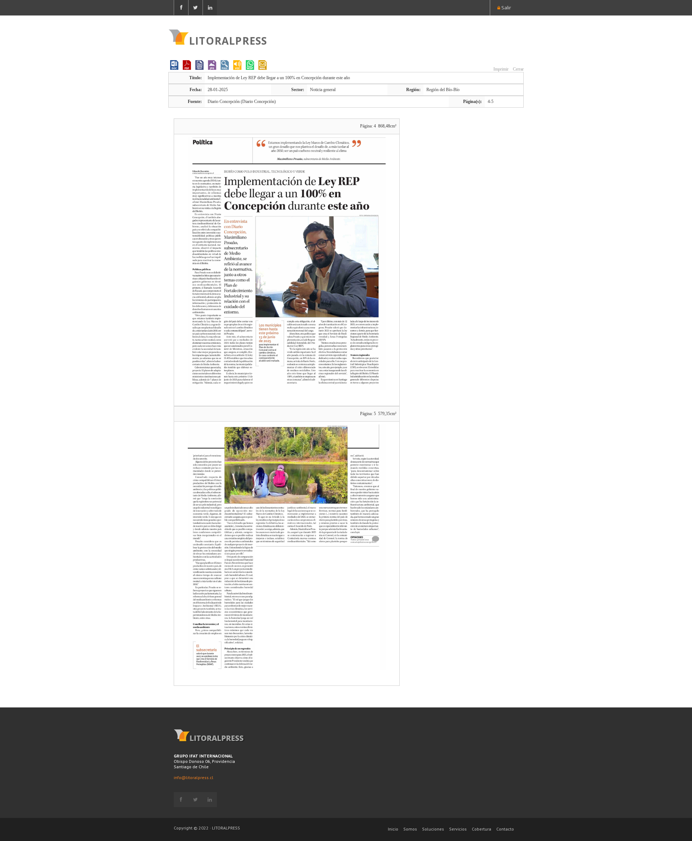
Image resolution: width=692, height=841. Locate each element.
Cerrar (518, 69)
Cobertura (481, 829)
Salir (505, 7)
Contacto (505, 829)
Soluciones (433, 829)
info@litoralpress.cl (193, 777)
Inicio (393, 829)
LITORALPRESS (228, 40)
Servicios (458, 829)
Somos (410, 829)
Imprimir (500, 69)
